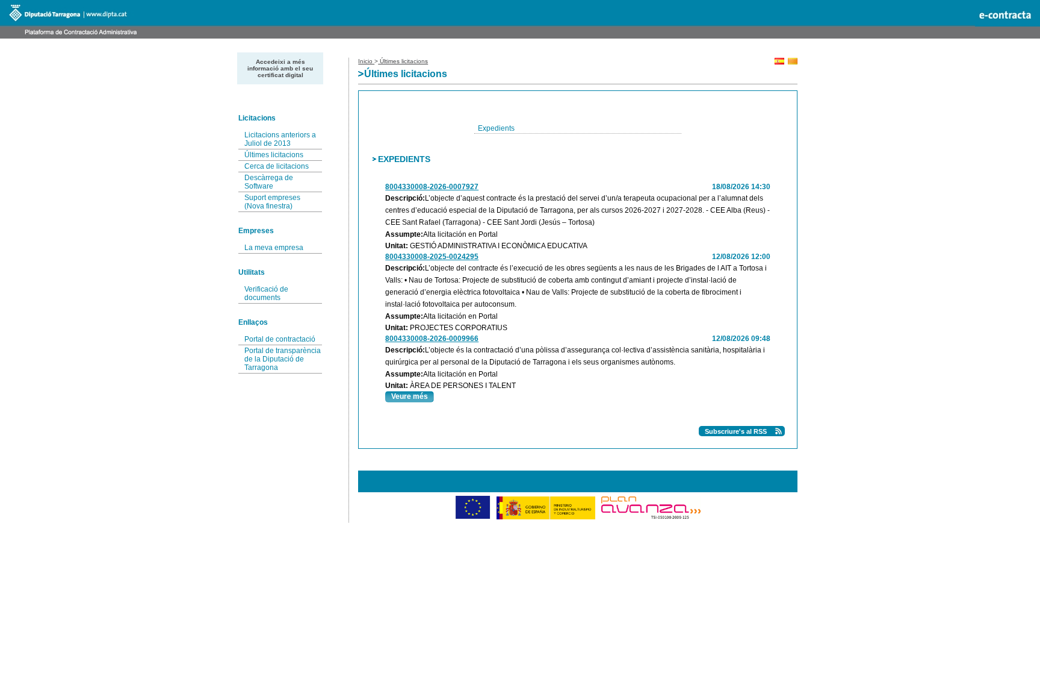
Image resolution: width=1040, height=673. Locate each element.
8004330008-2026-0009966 (431, 338)
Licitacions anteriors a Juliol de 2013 (280, 139)
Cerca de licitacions (276, 166)
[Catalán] (792, 62)
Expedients (496, 128)
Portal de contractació (279, 339)
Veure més (409, 396)
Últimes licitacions (273, 155)
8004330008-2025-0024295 (431, 256)
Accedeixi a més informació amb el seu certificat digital (280, 68)
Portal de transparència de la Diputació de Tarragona (282, 359)
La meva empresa (273, 247)
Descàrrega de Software (268, 182)
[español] (779, 62)
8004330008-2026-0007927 (431, 187)
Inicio (366, 61)
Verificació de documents (266, 293)
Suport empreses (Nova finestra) (272, 201)
